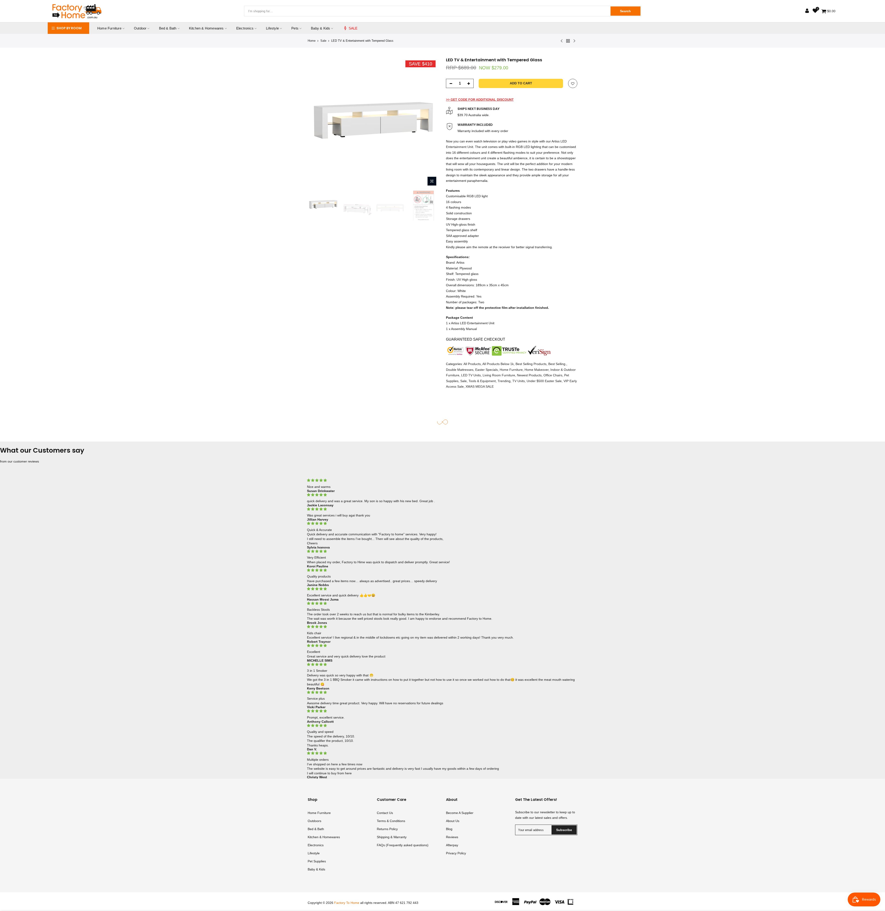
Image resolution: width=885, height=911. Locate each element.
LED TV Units (471, 375)
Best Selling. (557, 364)
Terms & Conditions (391, 821)
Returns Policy (387, 829)
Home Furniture (109, 28)
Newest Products (529, 375)
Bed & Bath (168, 28)
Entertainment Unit (459, 147)
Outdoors (314, 821)
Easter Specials (486, 369)
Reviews (452, 837)
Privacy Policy (456, 853)
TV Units (518, 381)
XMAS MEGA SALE (480, 386)
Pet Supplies (317, 861)
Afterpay (452, 845)
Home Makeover (537, 369)
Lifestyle (272, 28)
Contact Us (385, 813)
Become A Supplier (459, 813)
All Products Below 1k (498, 364)
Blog (449, 829)
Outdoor (140, 28)
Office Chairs (552, 375)
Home (312, 40)
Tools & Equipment (482, 381)
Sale (323, 40)
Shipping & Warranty (392, 837)
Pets (294, 28)
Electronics (245, 28)
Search (625, 11)
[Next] (431, 122)
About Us (452, 821)
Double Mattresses (459, 369)
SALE (353, 28)
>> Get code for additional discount (480, 99)
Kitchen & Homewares (206, 28)
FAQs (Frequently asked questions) (402, 845)
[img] (442, 480)
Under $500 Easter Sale (544, 381)
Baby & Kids (320, 28)
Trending (504, 381)
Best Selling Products (531, 364)
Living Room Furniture (499, 375)
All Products (472, 364)
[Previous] (316, 122)
